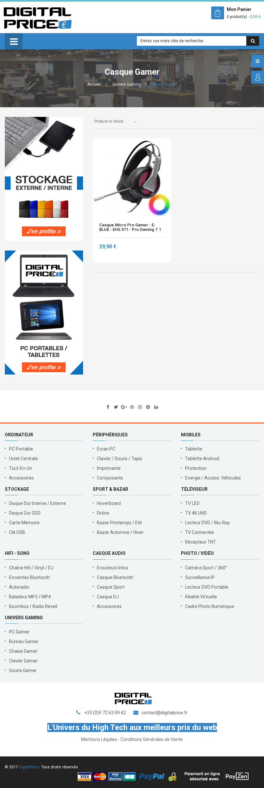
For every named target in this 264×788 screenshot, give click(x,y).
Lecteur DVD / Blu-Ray (207, 522)
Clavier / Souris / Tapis (119, 458)
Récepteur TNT (200, 542)
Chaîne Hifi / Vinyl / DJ (31, 567)
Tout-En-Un (20, 468)
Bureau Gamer (24, 641)
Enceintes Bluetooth (29, 577)
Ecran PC (106, 448)
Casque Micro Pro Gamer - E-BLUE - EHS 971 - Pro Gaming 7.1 (130, 227)
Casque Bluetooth (115, 577)
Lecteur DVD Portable (207, 587)
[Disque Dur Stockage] (44, 179)
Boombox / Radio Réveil (33, 606)
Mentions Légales (99, 739)
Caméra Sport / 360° (206, 567)
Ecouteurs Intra (112, 567)
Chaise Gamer (23, 651)
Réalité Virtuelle (201, 596)
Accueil (94, 84)
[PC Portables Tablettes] (44, 313)
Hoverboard (109, 503)
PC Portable (21, 448)
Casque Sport (111, 587)
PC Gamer (19, 631)
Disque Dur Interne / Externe (37, 503)
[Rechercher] (252, 41)
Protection (195, 468)
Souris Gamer (23, 670)
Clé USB (17, 532)
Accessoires (21, 477)
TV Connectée (199, 532)
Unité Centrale (23, 458)
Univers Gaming (126, 84)
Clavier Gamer (23, 660)
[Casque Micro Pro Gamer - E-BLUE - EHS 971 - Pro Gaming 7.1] (132, 177)
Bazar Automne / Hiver (120, 532)
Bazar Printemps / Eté (119, 522)
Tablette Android (202, 458)
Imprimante (109, 468)
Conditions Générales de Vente (151, 739)
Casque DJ (108, 596)
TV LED (192, 503)
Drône (103, 513)
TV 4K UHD (196, 513)
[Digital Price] (37, 17)
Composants (110, 477)
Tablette (193, 448)
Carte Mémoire (24, 522)
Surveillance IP (200, 577)
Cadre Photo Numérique (209, 606)
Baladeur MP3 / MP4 (30, 596)
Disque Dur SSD (25, 513)
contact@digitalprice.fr (164, 712)
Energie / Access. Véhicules (213, 477)
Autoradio (19, 587)
